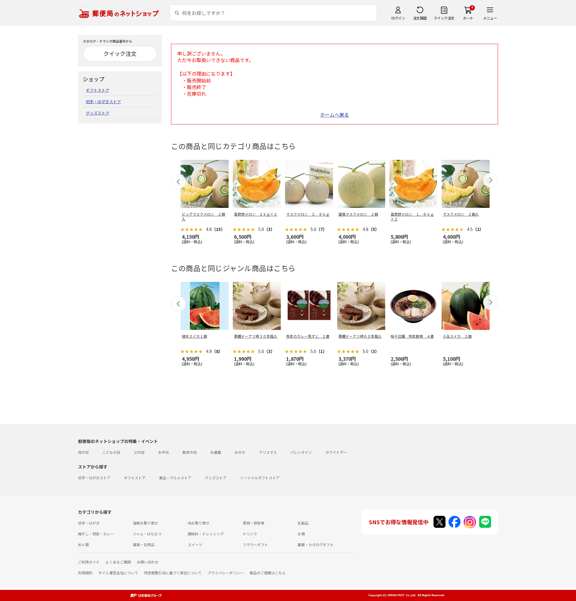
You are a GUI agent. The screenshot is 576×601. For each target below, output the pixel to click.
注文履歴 (420, 17)
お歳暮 (215, 452)
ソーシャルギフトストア (260, 477)
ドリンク (250, 533)
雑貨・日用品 (143, 544)
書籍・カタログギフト (316, 544)
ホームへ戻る (334, 114)
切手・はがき (89, 522)
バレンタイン (301, 452)
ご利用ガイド (89, 561)
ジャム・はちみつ (147, 533)
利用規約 (85, 572)
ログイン (398, 17)
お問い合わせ (147, 561)
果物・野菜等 (253, 522)
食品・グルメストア (175, 477)
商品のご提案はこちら (268, 572)
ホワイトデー (336, 452)
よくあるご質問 (118, 561)
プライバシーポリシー (226, 572)
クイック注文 (444, 17)
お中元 (163, 452)
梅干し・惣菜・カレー (96, 533)
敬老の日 (189, 452)
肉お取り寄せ (198, 522)
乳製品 (303, 522)
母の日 (83, 452)
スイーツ (195, 544)
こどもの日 (111, 452)
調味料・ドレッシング (206, 533)
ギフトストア (97, 90)
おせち (240, 452)
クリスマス (268, 452)
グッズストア (97, 113)
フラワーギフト (255, 544)
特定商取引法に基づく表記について (173, 572)
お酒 (301, 533)
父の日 (139, 452)
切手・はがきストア (103, 101)
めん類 (83, 544)
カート (468, 17)
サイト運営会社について (118, 572)
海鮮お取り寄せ (145, 522)
